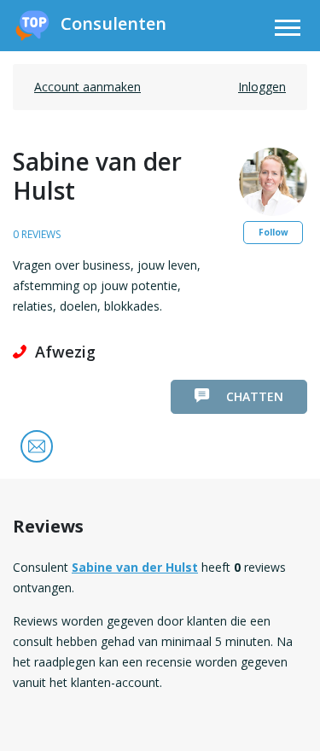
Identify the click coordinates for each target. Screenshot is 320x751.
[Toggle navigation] (287, 30)
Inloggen (262, 87)
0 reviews (37, 234)
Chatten (254, 396)
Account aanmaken (87, 87)
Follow (273, 232)
